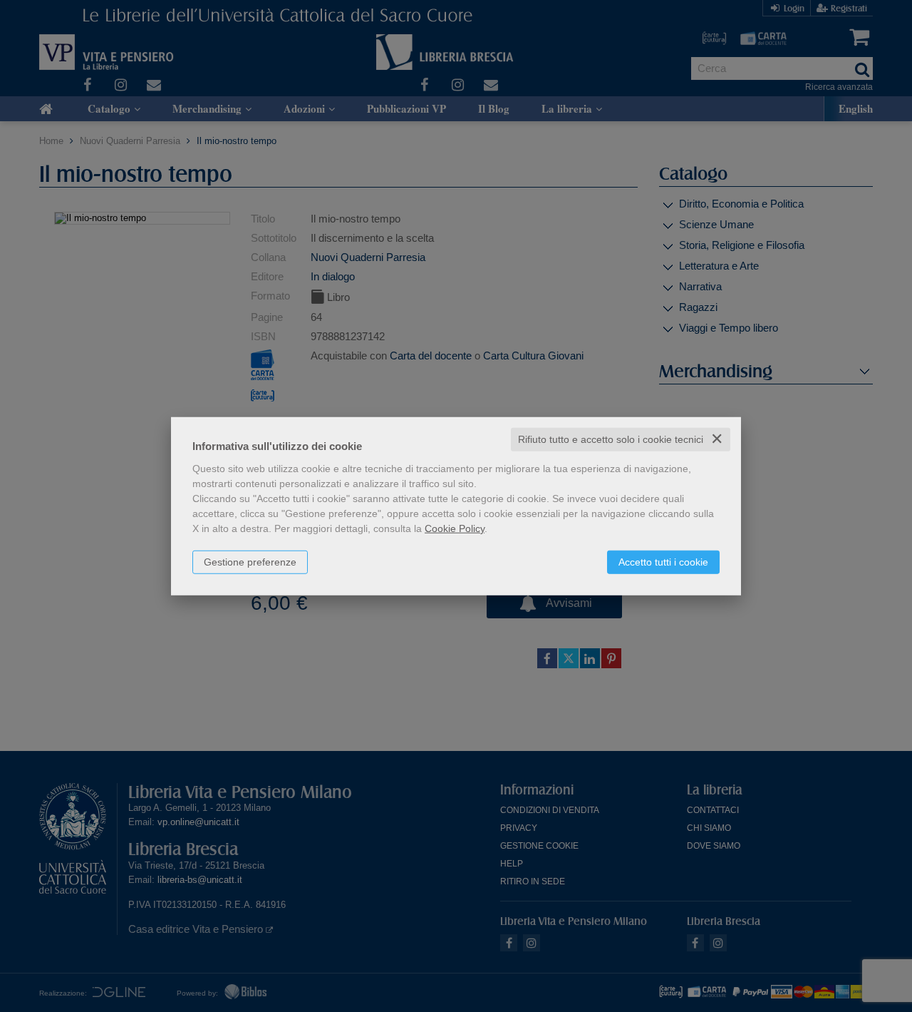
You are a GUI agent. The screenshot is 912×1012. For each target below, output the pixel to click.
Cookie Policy (454, 528)
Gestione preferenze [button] (250, 562)
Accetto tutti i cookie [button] (663, 562)
